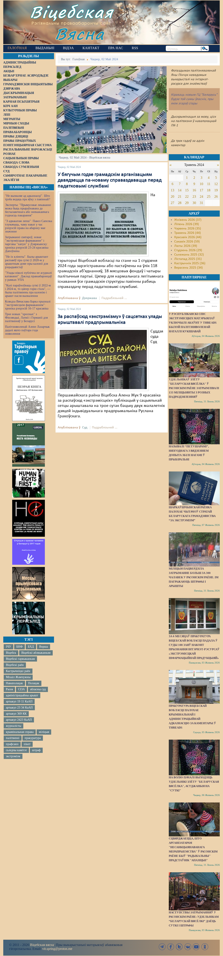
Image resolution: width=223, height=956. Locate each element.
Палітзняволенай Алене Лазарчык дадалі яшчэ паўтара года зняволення (27, 330)
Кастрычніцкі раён (18, 671)
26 (216, 196)
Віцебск (11, 652)
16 (194, 190)
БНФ (19, 646)
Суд (84, 427)
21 (179, 196)
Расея (9, 689)
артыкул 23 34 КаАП (19, 707)
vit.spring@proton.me (57, 949)
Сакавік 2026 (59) (187, 241)
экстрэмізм (13, 756)
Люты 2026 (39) (185, 246)
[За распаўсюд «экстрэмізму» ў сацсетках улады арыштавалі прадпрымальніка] (103, 359)
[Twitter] (179, 947)
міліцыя (44, 732)
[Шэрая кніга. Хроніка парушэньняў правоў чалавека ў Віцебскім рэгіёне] (28, 398)
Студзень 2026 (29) (188, 250)
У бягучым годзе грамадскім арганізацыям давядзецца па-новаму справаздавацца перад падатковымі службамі (110, 180)
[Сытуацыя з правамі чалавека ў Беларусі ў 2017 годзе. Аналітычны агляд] (28, 551)
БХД (31, 646)
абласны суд (38, 689)
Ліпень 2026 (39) (186, 224)
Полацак (33, 683)
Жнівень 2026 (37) (187, 220)
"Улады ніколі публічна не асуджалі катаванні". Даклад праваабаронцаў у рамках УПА (28, 276)
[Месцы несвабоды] (28, 445)
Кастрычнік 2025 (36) (189, 263)
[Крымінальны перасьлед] (28, 618)
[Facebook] (170, 947)
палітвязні (12, 738)
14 (179, 190)
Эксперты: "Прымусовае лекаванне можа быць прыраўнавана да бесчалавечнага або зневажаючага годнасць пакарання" (28, 210)
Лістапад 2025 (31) (188, 259)
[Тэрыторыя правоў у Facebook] (28, 357)
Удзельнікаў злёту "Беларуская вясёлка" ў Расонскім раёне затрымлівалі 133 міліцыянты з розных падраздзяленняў (194, 388)
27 (172, 203)
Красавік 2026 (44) (187, 237)
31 (201, 203)
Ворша (43, 646)
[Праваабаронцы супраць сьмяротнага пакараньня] (28, 518)
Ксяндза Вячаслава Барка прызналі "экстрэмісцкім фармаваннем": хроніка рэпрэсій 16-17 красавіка (28, 305)
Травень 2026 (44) (187, 233)
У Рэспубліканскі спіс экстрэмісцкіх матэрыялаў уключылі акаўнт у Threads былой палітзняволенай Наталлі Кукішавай (192, 322)
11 (208, 184)
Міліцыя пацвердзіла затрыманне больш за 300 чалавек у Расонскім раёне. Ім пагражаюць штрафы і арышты (193, 577)
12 (216, 184)
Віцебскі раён (15, 665)
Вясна (79, 33)
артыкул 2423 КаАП (19, 719)
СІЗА (21, 689)
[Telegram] (162, 947)
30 (194, 203)
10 (201, 184)
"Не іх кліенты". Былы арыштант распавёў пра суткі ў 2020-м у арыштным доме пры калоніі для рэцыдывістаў (26, 262)
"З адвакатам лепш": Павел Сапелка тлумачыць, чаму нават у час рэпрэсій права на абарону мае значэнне (28, 226)
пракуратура (33, 738)
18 (208, 190)
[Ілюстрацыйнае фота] (103, 224)
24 (201, 196)
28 (179, 203)
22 (187, 196)
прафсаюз (12, 744)
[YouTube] (196, 947)
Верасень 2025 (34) (188, 267)
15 (187, 190)
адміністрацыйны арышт (22, 695)
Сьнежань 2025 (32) (189, 254)
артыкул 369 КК (16, 713)
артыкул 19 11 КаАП (19, 701)
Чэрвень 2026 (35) (187, 228)
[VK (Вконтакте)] (187, 947)
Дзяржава (89, 298)
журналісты (13, 725)
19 (216, 190)
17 (201, 190)
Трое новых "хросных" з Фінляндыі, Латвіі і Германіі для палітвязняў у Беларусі (26, 318)
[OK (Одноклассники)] (204, 947)
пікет (27, 744)
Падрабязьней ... (114, 298)
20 (172, 196)
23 (194, 196)
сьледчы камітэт (16, 750)
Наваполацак (14, 683)
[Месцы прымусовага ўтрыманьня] (28, 583)
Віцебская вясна (42, 945)
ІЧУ (8, 646)
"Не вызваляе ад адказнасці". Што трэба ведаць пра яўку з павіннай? (27, 197)
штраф (36, 750)
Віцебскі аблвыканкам (36, 652)
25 (208, 196)
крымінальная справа (20, 732)
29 (187, 203)
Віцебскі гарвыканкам (20, 658)
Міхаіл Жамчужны (18, 677)
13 (172, 190)
